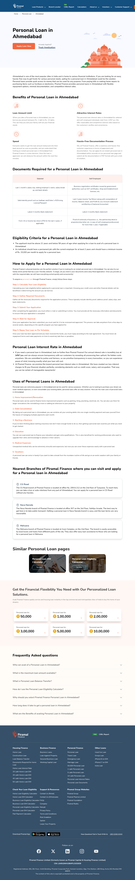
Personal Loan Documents (78, 782)
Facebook (39, 850)
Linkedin (67, 850)
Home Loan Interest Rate (22, 768)
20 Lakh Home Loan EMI (22, 772)
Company (43, 804)
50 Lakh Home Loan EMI (22, 782)
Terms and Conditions (48, 814)
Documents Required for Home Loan (24, 763)
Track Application (46, 47)
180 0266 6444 (116, 834)
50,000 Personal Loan (76, 766)
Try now (39, 567)
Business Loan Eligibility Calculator (26, 800)
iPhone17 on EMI (101, 762)
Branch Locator (55, 7)
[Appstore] (53, 834)
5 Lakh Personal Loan (76, 772)
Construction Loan (19, 755)
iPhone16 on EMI (101, 759)
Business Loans (46, 752)
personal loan (27, 279)
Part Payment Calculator (22, 814)
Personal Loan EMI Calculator (41, 561)
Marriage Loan (73, 762)
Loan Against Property (48, 755)
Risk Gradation (45, 817)
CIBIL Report (69, 7)
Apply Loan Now (24, 46)
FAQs (42, 800)
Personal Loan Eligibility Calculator (84, 561)
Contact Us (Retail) (47, 793)
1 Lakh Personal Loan (76, 769)
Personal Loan (27, 14)
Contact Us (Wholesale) (49, 797)
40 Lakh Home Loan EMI (22, 778)
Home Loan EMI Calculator (23, 797)
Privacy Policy (45, 810)
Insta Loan (99, 766)
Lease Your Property (47, 824)
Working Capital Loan (48, 762)
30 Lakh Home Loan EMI (22, 775)
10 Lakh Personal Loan (76, 776)
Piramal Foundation (74, 800)
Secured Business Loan (49, 759)
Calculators (81, 7)
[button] (39, 7)
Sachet (42, 820)
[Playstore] (38, 834)
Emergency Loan (74, 759)
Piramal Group (72, 793)
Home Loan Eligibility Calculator (25, 793)
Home (16, 14)
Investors (105, 7)
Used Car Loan (100, 752)
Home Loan (17, 752)
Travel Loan (72, 755)
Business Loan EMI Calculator (24, 804)
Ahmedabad (39, 14)
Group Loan (99, 755)
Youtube (96, 850)
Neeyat (42, 807)
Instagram (82, 850)
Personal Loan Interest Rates (79, 779)
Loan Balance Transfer (21, 759)
